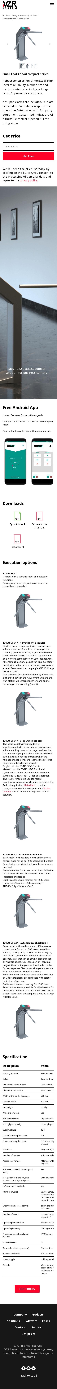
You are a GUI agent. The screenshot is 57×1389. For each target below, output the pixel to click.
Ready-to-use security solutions (24, 16)
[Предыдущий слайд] (7, 44)
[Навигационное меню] (52, 4)
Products (6, 16)
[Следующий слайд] (49, 44)
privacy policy (28, 180)
